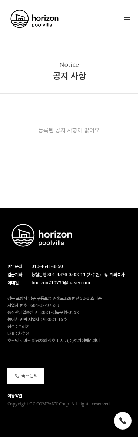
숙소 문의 (29, 375)
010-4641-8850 (47, 266)
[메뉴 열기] (127, 19)
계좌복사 (117, 274)
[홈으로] (40, 19)
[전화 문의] (123, 421)
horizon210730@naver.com (61, 282)
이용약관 (14, 396)
